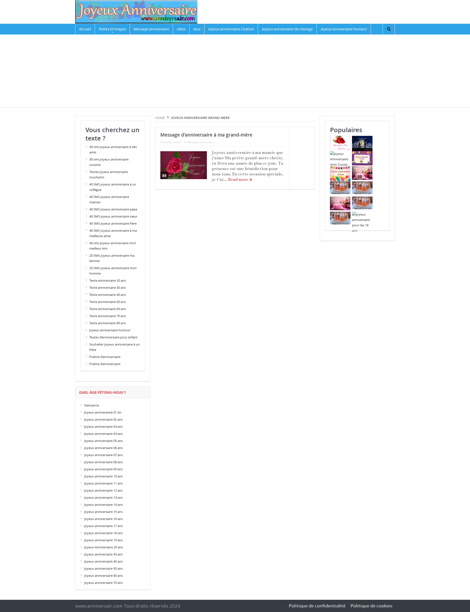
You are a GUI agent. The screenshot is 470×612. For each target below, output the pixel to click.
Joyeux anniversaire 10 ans (103, 476)
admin (177, 142)
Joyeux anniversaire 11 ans (103, 483)
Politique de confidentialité (317, 606)
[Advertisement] (235, 73)
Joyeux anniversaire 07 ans (103, 455)
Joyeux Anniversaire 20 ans (103, 547)
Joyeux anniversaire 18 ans (103, 533)
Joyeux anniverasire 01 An (102, 412)
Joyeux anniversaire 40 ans (103, 561)
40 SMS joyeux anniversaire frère (113, 223)
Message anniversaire (151, 29)
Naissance (91, 405)
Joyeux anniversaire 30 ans (103, 554)
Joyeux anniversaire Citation (231, 29)
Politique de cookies (371, 606)
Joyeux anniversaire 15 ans (103, 511)
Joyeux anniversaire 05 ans (103, 441)
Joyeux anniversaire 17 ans (103, 526)
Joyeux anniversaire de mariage (287, 29)
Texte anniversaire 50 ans (107, 302)
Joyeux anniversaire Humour (343, 29)
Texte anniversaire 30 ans (107, 287)
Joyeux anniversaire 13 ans (103, 497)
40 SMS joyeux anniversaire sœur (113, 216)
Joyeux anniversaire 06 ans (103, 448)
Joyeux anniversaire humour (109, 330)
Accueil (85, 29)
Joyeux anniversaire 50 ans (103, 568)
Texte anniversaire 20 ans (107, 280)
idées (181, 29)
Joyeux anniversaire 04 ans (103, 433)
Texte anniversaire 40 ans (107, 294)
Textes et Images (112, 29)
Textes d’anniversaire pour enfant (113, 337)
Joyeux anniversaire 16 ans (103, 519)
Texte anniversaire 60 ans (107, 309)
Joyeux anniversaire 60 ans (103, 575)
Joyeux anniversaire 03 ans (103, 426)
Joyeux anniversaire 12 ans (103, 490)
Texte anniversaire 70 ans (107, 316)
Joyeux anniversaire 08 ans (103, 462)
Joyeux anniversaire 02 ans (103, 419)
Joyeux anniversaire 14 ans (103, 504)
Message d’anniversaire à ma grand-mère (206, 135)
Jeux (196, 29)
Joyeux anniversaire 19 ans (103, 540)
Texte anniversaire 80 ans (107, 323)
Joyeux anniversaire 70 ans (103, 582)
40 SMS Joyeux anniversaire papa (113, 209)
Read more (238, 179)
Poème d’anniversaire (104, 357)
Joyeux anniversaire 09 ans (103, 469)
